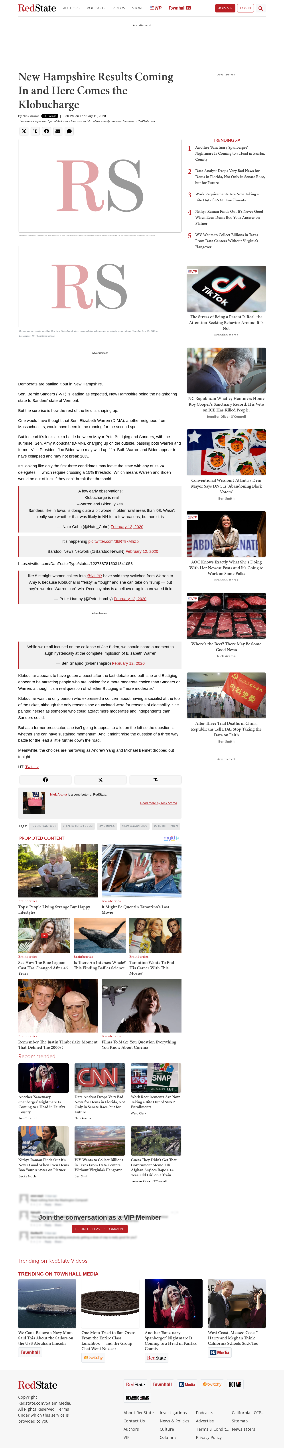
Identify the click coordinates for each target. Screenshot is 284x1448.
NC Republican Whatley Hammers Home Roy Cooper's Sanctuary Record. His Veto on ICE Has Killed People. (226, 404)
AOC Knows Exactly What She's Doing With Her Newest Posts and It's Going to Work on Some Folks (226, 568)
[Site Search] (261, 8)
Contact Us (134, 1421)
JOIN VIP (225, 8)
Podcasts (96, 8)
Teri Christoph (28, 1118)
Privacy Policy (209, 1437)
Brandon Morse (226, 335)
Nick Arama (31, 116)
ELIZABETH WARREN (78, 826)
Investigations (173, 1412)
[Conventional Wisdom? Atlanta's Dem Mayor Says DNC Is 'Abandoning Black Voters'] (226, 451)
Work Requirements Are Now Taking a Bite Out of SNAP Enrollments (155, 1102)
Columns (168, 1437)
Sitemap (240, 1421)
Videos (118, 8)
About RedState (139, 1412)
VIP (127, 1437)
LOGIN (245, 8)
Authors (71, 8)
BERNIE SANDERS (43, 826)
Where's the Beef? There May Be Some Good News (226, 647)
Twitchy (32, 767)
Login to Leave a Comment (100, 1229)
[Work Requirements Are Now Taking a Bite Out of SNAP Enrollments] (156, 1077)
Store (137, 8)
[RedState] (37, 8)
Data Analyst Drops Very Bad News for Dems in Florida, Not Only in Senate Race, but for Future (100, 1104)
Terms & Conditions (213, 1429)
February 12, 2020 (127, 527)
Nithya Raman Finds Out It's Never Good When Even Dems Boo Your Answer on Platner (43, 1165)
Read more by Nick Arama (158, 803)
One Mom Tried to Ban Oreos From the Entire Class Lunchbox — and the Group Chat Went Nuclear (108, 1340)
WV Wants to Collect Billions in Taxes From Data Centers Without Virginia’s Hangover (99, 1165)
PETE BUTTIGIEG (166, 826)
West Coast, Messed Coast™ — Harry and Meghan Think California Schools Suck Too (235, 1337)
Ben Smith (82, 1176)
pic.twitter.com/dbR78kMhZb (113, 541)
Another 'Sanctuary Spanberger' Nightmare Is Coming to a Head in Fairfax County (41, 1104)
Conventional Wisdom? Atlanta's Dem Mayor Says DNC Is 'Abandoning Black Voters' (226, 486)
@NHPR (94, 576)
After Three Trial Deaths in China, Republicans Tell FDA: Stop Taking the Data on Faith (226, 729)
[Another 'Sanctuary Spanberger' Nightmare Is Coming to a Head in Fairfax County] (43, 1077)
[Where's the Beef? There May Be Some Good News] (226, 615)
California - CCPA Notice (249, 1412)
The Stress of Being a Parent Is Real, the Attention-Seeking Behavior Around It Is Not (226, 322)
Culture (167, 1429)
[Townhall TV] (179, 8)
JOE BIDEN (107, 826)
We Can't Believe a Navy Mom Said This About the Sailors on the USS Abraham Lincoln (45, 1337)
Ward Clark (138, 1113)
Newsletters (243, 1429)
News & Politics (174, 1421)
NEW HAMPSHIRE (135, 826)
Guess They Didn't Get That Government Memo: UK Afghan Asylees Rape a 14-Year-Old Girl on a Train (154, 1167)
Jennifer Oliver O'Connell (149, 1181)
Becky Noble (27, 1176)
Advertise (205, 1421)
